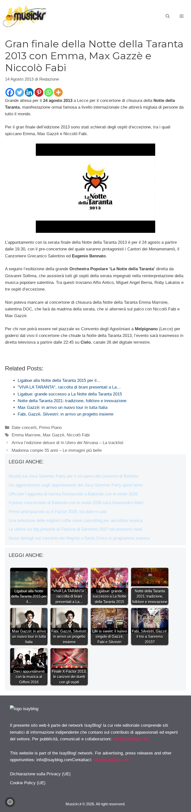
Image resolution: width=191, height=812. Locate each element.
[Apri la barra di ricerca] (168, 16)
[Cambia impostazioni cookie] (10, 802)
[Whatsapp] (48, 92)
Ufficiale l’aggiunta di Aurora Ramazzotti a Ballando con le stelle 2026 (73, 494)
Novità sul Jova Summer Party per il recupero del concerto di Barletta (73, 476)
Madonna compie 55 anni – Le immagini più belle (57, 450)
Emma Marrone (26, 435)
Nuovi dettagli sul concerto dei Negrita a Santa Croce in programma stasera (79, 538)
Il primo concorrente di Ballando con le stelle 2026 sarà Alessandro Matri (76, 502)
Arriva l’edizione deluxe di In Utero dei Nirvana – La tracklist (67, 442)
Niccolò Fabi (78, 435)
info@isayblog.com (130, 739)
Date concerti (24, 427)
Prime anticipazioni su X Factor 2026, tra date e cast (57, 511)
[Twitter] (19, 92)
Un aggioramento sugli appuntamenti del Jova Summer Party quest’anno (76, 485)
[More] (58, 92)
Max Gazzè (53, 435)
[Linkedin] (29, 92)
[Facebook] (9, 92)
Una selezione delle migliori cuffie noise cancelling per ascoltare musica (76, 520)
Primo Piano (50, 427)
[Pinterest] (39, 92)
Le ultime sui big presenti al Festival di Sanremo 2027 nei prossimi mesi (75, 529)
